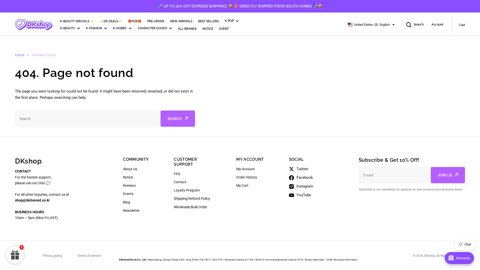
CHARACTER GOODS (152, 28)
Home (19, 55)
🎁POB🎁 (134, 21)
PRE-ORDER (155, 21)
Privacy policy (52, 256)
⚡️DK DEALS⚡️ (111, 21)
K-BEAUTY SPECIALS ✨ (77, 21)
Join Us (445, 175)
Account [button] (437, 24)
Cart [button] (462, 25)
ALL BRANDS (187, 28)
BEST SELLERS (208, 21)
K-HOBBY (120, 28)
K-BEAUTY (67, 28)
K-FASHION (94, 28)
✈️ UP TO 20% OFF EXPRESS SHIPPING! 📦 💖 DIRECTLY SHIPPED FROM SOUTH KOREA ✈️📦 (240, 6)
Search (419, 24)
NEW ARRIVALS (181, 21)
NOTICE (207, 28)
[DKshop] (33, 24)
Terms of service (89, 256)
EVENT (224, 28)
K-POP (229, 20)
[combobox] (87, 118)
